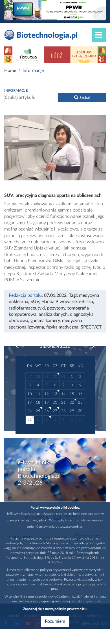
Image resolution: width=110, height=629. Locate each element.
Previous (20, 347)
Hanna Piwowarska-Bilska (67, 301)
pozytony (56, 308)
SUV (34, 301)
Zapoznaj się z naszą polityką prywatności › (55, 609)
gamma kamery (45, 320)
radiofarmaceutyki (27, 308)
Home (10, 70)
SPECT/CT (91, 327)
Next (90, 347)
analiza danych (53, 314)
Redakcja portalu (25, 295)
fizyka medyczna (62, 327)
